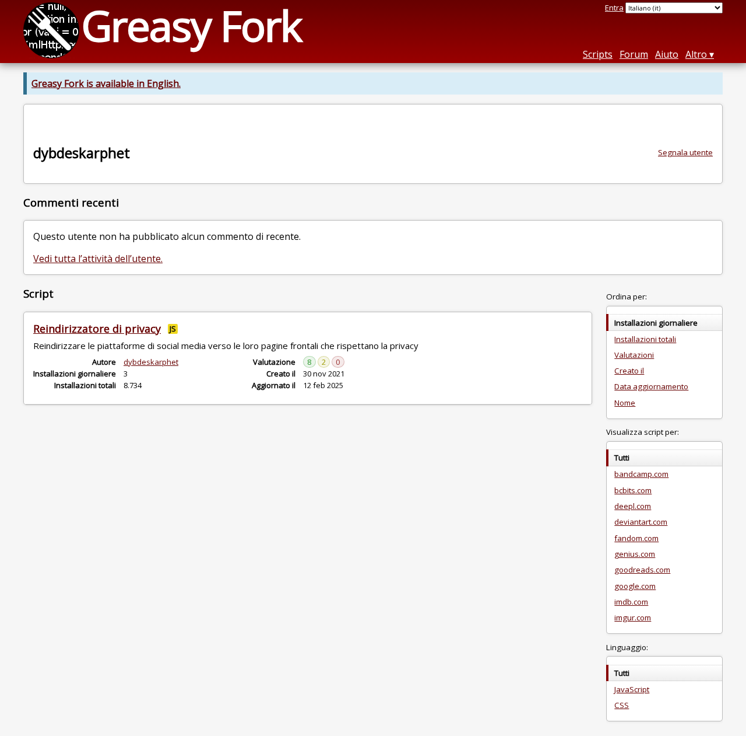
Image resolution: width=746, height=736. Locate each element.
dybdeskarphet (151, 362)
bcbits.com (633, 490)
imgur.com (632, 617)
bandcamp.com (641, 474)
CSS (621, 705)
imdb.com (631, 602)
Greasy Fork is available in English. (106, 83)
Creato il (629, 370)
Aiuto (666, 54)
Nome (624, 402)
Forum (634, 54)
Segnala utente (685, 152)
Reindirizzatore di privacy (97, 329)
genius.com (634, 554)
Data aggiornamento (651, 386)
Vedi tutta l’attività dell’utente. (98, 258)
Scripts (598, 54)
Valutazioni (634, 355)
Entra (614, 7)
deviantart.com (640, 522)
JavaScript (631, 689)
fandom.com (636, 538)
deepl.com (632, 506)
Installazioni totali (645, 339)
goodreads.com (642, 569)
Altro (696, 54)
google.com (635, 586)
